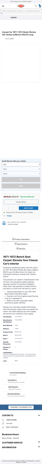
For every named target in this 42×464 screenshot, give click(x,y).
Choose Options (21, 202)
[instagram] (10, 453)
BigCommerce (30, 461)
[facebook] (3, 228)
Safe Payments (13, 387)
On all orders (13, 375)
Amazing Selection (14, 394)
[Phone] (36, 6)
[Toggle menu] (8, 6)
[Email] (7, 228)
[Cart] (39, 6)
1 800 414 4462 (12, 224)
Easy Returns (12, 380)
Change (9, 216)
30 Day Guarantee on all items (16, 382)
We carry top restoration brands (16, 396)
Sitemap (24, 462)
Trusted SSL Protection (14, 389)
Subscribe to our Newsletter (21, 407)
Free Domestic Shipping (18, 373)
